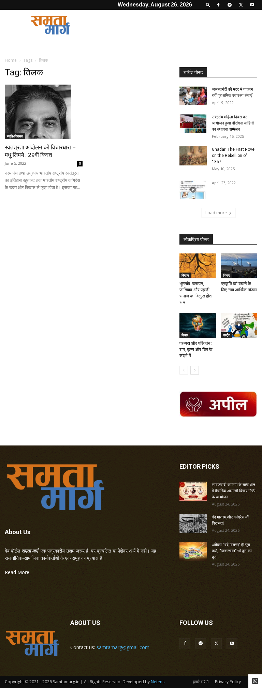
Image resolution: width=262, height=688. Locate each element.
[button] (208, 4)
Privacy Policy (228, 682)
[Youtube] (252, 5)
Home (11, 60)
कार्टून (226, 335)
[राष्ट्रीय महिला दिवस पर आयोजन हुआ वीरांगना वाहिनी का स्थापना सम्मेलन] (193, 123)
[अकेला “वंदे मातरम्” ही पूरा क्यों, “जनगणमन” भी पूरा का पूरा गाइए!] (193, 551)
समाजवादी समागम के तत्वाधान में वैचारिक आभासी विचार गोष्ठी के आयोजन (234, 490)
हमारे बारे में (200, 682)
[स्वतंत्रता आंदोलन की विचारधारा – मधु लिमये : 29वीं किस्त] (44, 112)
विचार (226, 275)
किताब (185, 275)
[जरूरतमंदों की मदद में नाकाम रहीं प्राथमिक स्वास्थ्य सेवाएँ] (193, 95)
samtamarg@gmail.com (123, 647)
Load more (216, 213)
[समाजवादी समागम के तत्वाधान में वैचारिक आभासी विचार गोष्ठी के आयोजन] (193, 491)
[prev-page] (183, 370)
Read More (17, 572)
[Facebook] (218, 5)
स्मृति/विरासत (15, 136)
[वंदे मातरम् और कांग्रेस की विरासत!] (193, 523)
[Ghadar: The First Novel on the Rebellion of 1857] (193, 155)
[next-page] (194, 370)
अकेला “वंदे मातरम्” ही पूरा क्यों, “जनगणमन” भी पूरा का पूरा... (232, 550)
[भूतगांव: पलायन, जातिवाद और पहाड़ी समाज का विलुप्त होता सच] (197, 265)
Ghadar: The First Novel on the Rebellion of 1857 (234, 155)
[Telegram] (229, 5)
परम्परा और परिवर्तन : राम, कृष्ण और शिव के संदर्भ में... (196, 349)
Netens (157, 682)
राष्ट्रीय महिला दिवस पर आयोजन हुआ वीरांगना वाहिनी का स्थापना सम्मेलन (233, 123)
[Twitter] (241, 5)
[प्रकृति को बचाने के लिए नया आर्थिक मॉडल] (239, 265)
